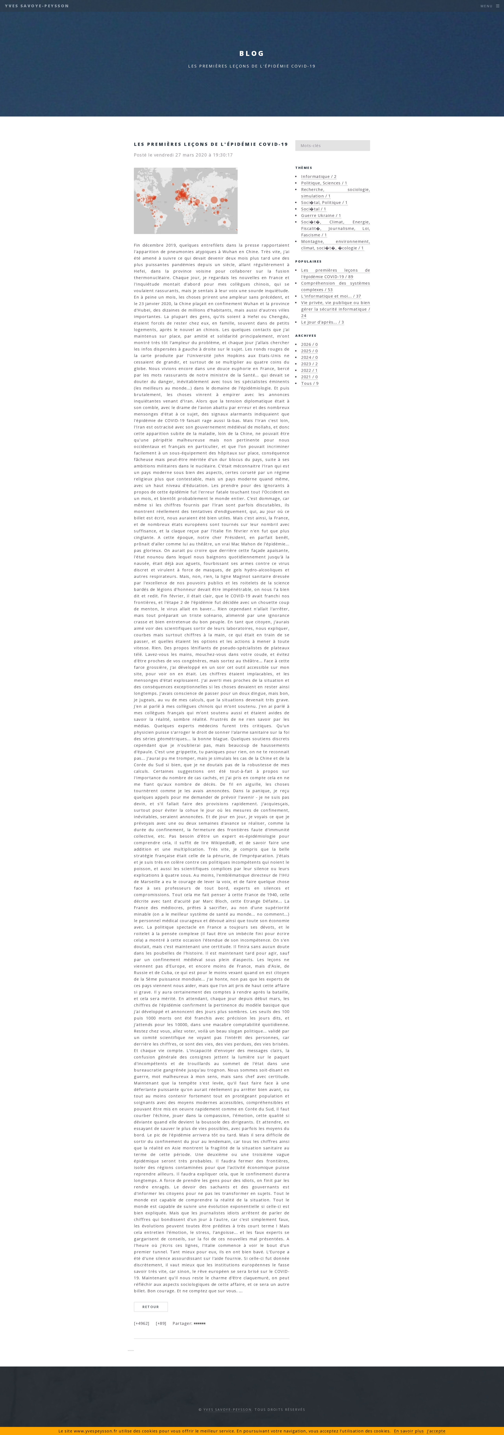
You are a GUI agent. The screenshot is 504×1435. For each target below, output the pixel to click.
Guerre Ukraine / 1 (321, 215)
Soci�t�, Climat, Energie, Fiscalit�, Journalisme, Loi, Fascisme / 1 (335, 228)
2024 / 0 (309, 357)
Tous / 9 (310, 383)
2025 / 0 (309, 350)
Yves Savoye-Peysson (37, 5)
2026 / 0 (309, 344)
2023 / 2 (309, 363)
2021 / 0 (309, 376)
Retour (151, 1307)
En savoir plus (409, 1431)
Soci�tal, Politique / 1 (324, 202)
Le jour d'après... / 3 (322, 322)
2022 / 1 (309, 370)
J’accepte (436, 1431)
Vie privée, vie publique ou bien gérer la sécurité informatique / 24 (335, 309)
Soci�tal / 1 (313, 209)
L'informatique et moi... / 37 (331, 296)
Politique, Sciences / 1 (324, 183)
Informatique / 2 (318, 176)
